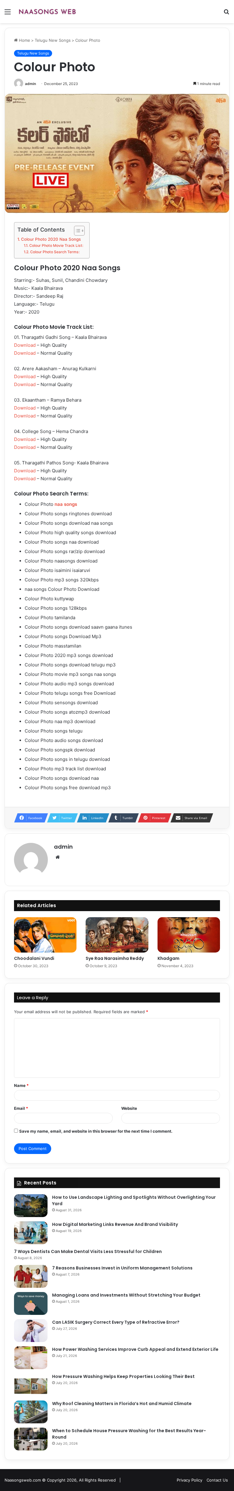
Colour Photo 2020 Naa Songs (51, 239)
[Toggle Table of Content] (76, 230)
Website (129, 1108)
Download (25, 345)
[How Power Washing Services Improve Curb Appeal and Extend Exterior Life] (31, 1357)
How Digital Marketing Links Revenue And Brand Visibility (115, 1224)
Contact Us (217, 1480)
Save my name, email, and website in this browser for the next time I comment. (95, 1131)
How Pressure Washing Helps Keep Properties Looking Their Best (123, 1376)
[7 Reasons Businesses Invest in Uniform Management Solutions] (31, 1276)
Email (21, 1108)
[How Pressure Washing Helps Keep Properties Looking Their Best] (31, 1384)
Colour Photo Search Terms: (54, 252)
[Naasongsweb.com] (47, 11)
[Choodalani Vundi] (45, 935)
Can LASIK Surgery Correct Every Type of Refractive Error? (115, 1322)
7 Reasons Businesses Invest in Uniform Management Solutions (122, 1268)
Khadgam (168, 958)
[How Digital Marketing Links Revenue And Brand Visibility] (31, 1232)
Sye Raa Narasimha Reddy (115, 958)
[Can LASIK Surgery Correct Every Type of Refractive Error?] (31, 1330)
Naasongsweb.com (23, 1480)
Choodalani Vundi (34, 958)
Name (21, 1085)
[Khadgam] (189, 935)
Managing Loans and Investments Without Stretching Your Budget (126, 1295)
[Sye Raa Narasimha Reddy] (117, 935)
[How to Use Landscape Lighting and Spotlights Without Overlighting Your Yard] (31, 1205)
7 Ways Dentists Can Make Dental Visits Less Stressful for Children (88, 1251)
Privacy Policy (189, 1480)
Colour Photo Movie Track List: (56, 245)
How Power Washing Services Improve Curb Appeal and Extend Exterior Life (135, 1349)
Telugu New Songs (53, 40)
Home (24, 40)
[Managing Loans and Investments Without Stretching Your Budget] (31, 1303)
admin (30, 83)
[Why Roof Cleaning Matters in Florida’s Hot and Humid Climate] (31, 1411)
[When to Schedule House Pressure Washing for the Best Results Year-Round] (31, 1439)
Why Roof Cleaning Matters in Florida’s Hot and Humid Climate (122, 1403)
